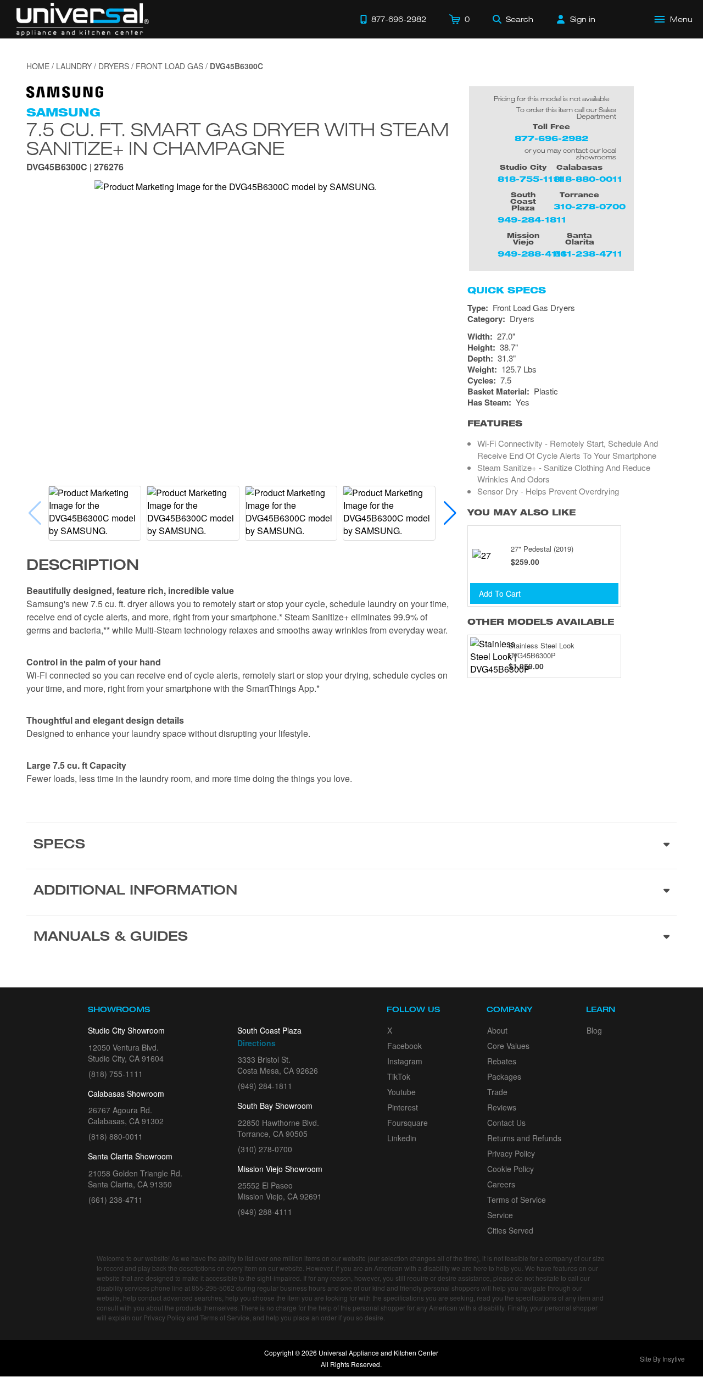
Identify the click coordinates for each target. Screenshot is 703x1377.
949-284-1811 (532, 219)
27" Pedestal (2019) (542, 549)
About (497, 1030)
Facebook (404, 1045)
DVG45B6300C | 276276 (75, 168)
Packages (504, 1076)
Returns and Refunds (524, 1137)
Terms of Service (516, 1199)
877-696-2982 (551, 138)
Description (82, 566)
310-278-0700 (590, 206)
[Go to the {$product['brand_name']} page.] (64, 91)
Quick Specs (506, 290)
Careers (501, 1184)
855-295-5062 (213, 1287)
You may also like (521, 512)
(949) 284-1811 (265, 1085)
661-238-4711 (588, 253)
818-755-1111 (530, 179)
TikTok (398, 1076)
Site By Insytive (662, 1358)
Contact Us (506, 1122)
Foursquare (407, 1122)
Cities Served (510, 1230)
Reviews (501, 1107)
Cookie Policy (510, 1168)
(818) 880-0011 (115, 1136)
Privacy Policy (511, 1153)
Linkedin (401, 1137)
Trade (497, 1091)
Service (500, 1214)
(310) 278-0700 (265, 1148)
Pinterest (402, 1107)
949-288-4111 (532, 253)
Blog (594, 1030)
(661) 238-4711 (115, 1199)
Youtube (401, 1091)
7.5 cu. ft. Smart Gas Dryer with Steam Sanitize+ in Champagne (237, 138)
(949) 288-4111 (265, 1211)
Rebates (501, 1061)
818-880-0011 (588, 179)
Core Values (508, 1045)
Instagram (404, 1061)
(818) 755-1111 (115, 1073)
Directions (256, 1042)
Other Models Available (540, 622)
